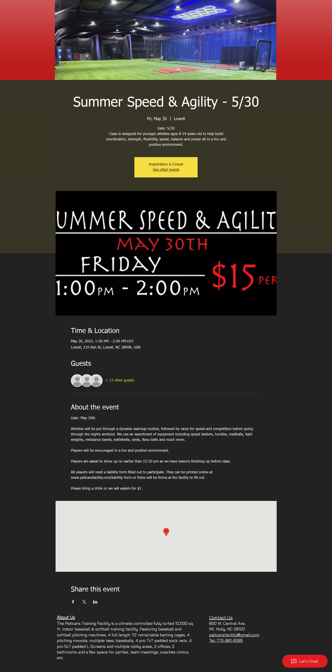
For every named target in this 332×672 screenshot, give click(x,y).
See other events (166, 170)
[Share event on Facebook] (73, 602)
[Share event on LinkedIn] (95, 602)
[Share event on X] (84, 602)
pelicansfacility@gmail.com (234, 634)
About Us (66, 617)
